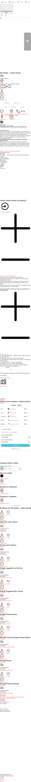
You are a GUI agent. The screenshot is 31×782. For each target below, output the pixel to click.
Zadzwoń (18, 114)
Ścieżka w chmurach (8, 487)
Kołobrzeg (2, 484)
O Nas (1, 702)
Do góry (2, 781)
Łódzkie (2, 531)
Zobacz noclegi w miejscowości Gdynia (10, 151)
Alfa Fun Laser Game (8, 522)
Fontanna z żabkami (8, 497)
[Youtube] (9, 706)
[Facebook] (2, 706)
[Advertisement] (15, 456)
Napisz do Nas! (4, 709)
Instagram (12, 119)
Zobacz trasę (13, 114)
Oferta (4, 702)
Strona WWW (24, 114)
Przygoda (2, 400)
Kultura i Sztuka (4, 478)
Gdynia (2, 403)
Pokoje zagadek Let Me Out (11, 568)
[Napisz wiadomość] (9, 87)
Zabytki (2, 488)
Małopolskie (3, 577)
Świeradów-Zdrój (4, 493)
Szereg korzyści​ (4, 354)
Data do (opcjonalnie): (6, 439)
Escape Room (5, 661)
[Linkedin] (13, 706)
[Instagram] (5, 706)
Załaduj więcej (16, 505)
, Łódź (5, 531)
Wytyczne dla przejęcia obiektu (8, 276)
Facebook (2, 119)
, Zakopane (9, 577)
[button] (5, 15)
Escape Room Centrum (9, 684)
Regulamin (2, 697)
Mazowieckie (3, 670)
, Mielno (13, 647)
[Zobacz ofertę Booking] (15, 448)
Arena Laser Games (8, 545)
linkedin (17, 115)
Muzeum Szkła (6, 473)
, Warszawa (10, 670)
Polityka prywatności (10, 697)
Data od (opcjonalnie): (6, 435)
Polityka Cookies (20, 697)
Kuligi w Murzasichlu (8, 614)
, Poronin (8, 624)
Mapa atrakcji (3, 386)
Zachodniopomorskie (5, 647)
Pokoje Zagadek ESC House (11, 591)
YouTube (7, 115)
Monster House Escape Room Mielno (15, 637)
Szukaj (15, 445)
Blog (7, 702)
